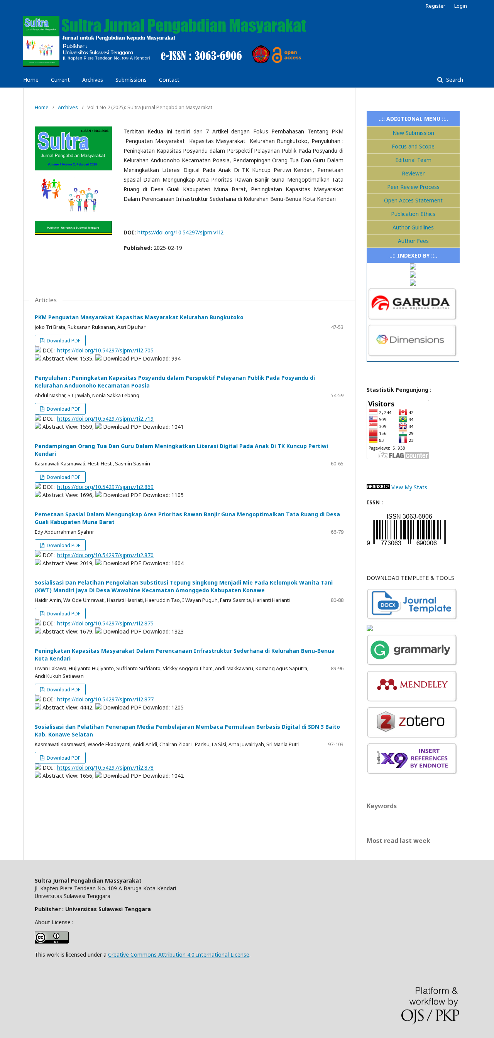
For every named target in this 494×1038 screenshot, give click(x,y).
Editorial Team (413, 159)
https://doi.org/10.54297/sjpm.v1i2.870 (105, 555)
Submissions (131, 79)
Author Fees (413, 240)
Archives (92, 79)
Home (31, 79)
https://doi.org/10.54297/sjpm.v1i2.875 (105, 623)
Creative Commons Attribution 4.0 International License (178, 954)
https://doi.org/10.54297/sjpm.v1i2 (180, 232)
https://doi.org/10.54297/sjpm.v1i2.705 (105, 350)
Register (435, 5)
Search (454, 79)
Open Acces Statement (413, 200)
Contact (169, 79)
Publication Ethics (413, 213)
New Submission (413, 132)
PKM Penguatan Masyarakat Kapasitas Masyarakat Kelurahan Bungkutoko (139, 317)
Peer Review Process (413, 186)
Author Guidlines (413, 227)
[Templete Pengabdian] (412, 619)
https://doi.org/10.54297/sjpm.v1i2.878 (105, 767)
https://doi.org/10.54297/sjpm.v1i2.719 (105, 418)
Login (460, 5)
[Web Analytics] (378, 487)
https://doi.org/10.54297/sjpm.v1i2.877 (105, 699)
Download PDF (63, 340)
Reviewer (413, 173)
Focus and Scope (413, 146)
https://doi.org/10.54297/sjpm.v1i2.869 (105, 486)
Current (60, 79)
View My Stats (409, 487)
